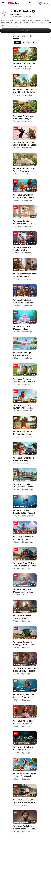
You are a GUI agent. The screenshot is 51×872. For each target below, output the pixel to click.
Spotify (4, 26)
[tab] (16, 36)
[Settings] (35, 3)
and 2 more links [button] (12, 26)
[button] (35, 36)
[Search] (30, 3)
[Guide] (3, 3)
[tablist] (25, 36)
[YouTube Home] (13, 3)
